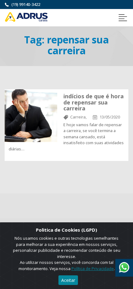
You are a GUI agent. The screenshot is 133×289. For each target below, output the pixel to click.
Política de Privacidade (92, 268)
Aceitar (68, 280)
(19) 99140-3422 (25, 4)
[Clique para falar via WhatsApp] (124, 265)
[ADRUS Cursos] (26, 16)
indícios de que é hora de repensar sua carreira (93, 102)
